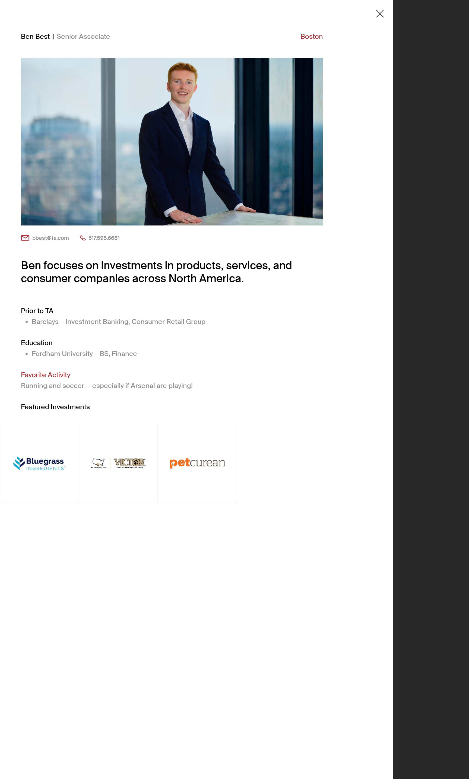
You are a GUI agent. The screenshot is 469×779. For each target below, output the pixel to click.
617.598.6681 (104, 237)
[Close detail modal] (380, 13)
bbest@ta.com (50, 237)
